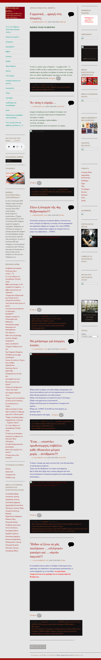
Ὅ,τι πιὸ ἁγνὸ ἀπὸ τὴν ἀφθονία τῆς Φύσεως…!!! (14, 124)
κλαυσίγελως (63, 191)
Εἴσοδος (8, 469)
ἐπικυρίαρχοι (50, 629)
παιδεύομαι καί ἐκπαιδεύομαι (11, 104)
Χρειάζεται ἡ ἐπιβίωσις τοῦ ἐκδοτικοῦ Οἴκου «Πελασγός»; (14, 438)
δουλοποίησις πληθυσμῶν (49, 87)
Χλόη (83, 198)
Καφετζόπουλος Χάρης (52, 191)
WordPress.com (78, 655)
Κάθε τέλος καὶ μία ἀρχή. (13, 335)
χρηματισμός (40, 328)
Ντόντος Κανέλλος (12, 528)
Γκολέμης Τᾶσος (86, 172)
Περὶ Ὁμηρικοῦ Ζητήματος (14, 352)
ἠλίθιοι (50, 323)
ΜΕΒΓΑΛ (42, 631)
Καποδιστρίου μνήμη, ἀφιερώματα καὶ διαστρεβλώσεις (12, 327)
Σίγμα (61, 215)
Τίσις (82, 186)
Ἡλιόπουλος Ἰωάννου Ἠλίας (15, 508)
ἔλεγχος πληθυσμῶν (44, 321)
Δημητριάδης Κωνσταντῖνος (14, 505)
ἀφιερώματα (10, 47)
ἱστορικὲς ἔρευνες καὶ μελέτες (13, 82)
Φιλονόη (60, 106)
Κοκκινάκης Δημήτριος (13, 536)
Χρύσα (83, 201)
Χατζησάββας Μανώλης (47, 89)
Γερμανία (39, 87)
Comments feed (10, 475)
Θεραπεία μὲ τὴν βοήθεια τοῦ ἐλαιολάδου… (14, 116)
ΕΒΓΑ (66, 624)
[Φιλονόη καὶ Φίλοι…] (15, 19)
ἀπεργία (33, 87)
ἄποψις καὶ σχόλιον (12, 37)
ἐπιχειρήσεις (42, 191)
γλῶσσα (8, 56)
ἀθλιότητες (39, 524)
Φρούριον (84, 195)
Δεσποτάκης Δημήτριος (13, 502)
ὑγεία (7, 110)
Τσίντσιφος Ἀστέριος (12, 548)
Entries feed (9, 472)
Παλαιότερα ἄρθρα (37, 647)
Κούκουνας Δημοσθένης (13, 539)
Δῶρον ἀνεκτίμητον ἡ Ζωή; (14, 409)
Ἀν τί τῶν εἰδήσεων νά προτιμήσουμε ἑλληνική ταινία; (13, 279)
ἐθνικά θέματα (11, 66)
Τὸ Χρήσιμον (85, 189)
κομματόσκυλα (57, 528)
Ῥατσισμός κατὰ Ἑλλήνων (46, 531)
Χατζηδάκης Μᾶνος (12, 531)
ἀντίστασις (59, 421)
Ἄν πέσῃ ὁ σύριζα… (43, 102)
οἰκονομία (9, 98)
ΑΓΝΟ (39, 624)
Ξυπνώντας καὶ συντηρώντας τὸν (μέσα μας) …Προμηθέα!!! (15, 311)
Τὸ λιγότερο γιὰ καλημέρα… (15, 433)
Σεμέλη (62, 22)
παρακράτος (70, 528)
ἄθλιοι (39, 318)
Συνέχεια (54, 78)
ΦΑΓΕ (61, 633)
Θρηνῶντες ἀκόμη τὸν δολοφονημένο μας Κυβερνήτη (12, 319)
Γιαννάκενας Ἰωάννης (12, 497)
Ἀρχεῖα (83, 334)
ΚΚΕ (44, 426)
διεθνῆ (8, 61)
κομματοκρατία (48, 528)
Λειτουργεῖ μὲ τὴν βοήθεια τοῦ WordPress (43, 655)
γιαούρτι (49, 624)
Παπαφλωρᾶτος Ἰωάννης (13, 542)
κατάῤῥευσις (68, 629)
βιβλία (8, 51)
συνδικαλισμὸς (43, 194)
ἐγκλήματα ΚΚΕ (45, 423)
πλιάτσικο (60, 631)
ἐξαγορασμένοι (43, 323)
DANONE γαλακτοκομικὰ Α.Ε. (67, 622)
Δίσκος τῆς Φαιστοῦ (12, 344)
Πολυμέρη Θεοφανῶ (12, 545)
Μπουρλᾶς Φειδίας (12, 522)
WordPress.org (10, 477)
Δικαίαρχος (84, 181)
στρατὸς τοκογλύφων (44, 325)
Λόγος (8, 93)
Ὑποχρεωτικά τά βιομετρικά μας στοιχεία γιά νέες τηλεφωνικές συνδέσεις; (14, 297)
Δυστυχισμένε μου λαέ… (13, 379)
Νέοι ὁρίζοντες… (11, 332)
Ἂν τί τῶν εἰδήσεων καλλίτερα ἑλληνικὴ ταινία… (12, 29)
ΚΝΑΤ (48, 426)
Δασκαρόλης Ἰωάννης (12, 499)
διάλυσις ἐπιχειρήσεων (58, 624)
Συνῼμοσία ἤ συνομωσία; (13, 268)
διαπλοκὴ (56, 524)
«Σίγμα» (33, 318)
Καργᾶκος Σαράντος (12, 533)
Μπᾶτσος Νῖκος (11, 519)
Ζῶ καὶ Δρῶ (10, 76)
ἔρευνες (8, 71)
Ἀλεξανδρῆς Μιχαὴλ (12, 494)
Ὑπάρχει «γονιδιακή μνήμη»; (15, 417)
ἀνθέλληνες (45, 524)
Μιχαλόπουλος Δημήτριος (14, 516)
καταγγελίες (10, 88)
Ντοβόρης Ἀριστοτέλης (13, 525)
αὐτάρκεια (9, 42)
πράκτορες (56, 323)
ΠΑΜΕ (38, 428)
